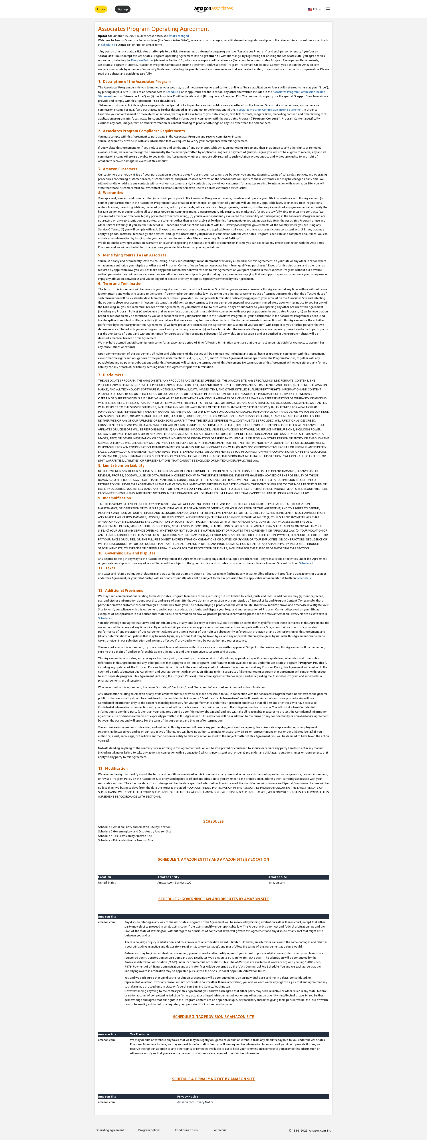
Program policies (149, 1130)
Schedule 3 (303, 578)
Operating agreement (110, 1130)
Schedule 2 (306, 563)
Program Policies (142, 60)
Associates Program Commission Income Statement (269, 109)
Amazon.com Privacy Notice (195, 1102)
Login (101, 9)
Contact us (219, 1130)
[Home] (213, 9)
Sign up (122, 9)
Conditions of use (186, 1130)
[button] (314, 9)
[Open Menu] (326, 9)
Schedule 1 (108, 44)
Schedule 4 (105, 618)
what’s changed (179, 36)
